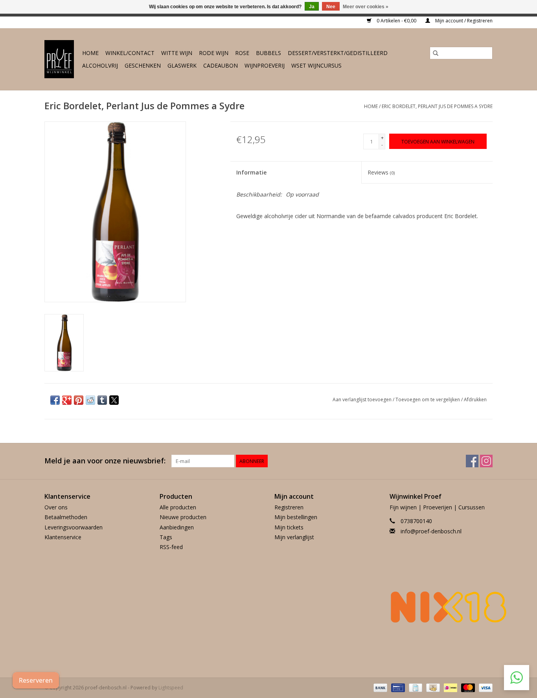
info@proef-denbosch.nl (431, 531)
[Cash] (432, 687)
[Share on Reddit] (90, 400)
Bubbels (268, 53)
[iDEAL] (449, 687)
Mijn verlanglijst (294, 537)
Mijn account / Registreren (463, 20)
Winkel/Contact (129, 53)
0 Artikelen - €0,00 (396, 20)
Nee (330, 6)
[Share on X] (114, 400)
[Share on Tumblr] (102, 400)
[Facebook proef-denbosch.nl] (472, 461)
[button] (516, 677)
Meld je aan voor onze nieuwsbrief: (105, 461)
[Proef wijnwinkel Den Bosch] (59, 59)
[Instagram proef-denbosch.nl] (486, 461)
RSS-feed (171, 547)
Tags (166, 537)
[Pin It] (78, 400)
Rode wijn (213, 53)
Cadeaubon (220, 65)
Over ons (56, 507)
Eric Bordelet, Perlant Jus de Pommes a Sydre (437, 106)
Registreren (288, 507)
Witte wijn (176, 53)
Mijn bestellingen (295, 517)
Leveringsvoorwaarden (73, 527)
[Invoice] (414, 687)
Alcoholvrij (100, 65)
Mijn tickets (288, 527)
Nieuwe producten (183, 517)
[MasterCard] (467, 687)
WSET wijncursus (316, 65)
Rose (242, 53)
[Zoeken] (435, 53)
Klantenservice (62, 537)
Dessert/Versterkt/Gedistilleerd (338, 53)
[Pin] (397, 687)
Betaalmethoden (65, 517)
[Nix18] (441, 607)
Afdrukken (475, 399)
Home (90, 53)
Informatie (251, 172)
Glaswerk (182, 65)
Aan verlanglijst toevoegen (363, 399)
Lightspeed (170, 687)
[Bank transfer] (379, 687)
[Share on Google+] (67, 400)
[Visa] (484, 687)
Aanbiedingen (177, 527)
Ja (311, 6)
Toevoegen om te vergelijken (428, 399)
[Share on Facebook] (55, 400)
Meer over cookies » (365, 6)
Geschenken (143, 65)
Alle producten (178, 507)
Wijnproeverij (265, 65)
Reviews (381, 172)
